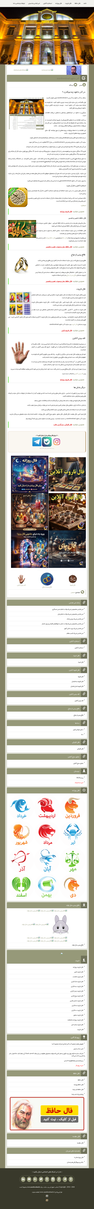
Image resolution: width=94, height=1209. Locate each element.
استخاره (83, 205)
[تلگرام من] (65, 1179)
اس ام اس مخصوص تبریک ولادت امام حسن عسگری (67, 609)
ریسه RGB (80, 777)
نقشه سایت (35, 1192)
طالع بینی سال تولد (77, 944)
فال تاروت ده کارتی (77, 1010)
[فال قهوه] (67, 512)
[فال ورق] (29, 549)
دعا (82, 734)
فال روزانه (58, 3)
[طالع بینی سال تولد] (47, 926)
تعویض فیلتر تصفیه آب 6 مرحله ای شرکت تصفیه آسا (67, 1043)
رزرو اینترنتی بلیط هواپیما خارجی (73, 1060)
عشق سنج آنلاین (78, 763)
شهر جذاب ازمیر (78, 1048)
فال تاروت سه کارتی (77, 986)
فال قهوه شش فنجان (77, 686)
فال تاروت (68, 3)
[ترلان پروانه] (47, 70)
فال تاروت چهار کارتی (76, 991)
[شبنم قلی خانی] (21, 70)
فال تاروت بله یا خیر (77, 1024)
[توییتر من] (41, 1179)
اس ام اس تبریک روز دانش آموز (73, 628)
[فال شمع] (29, 512)
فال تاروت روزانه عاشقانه (75, 1019)
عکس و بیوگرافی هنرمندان (75, 1162)
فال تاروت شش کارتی (76, 1000)
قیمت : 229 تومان (47, 954)
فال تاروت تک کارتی (77, 981)
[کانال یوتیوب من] (29, 1179)
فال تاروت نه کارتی (77, 1005)
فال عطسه (80, 1142)
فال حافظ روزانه (50, 237)
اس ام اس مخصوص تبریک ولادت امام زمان (70, 614)
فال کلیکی (80, 748)
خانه (85, 3)
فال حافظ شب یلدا (77, 1089)
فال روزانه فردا (78, 1157)
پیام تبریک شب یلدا (77, 1094)
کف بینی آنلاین (79, 373)
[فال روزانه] (29, 475)
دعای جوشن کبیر (78, 729)
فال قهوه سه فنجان (77, 681)
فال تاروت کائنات (78, 976)
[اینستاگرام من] (53, 1179)
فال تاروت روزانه (78, 967)
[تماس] (47, 1179)
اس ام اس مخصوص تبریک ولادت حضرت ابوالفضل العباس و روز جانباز (62, 623)
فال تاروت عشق (78, 1015)
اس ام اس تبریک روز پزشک (75, 618)
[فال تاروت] (67, 475)
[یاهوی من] (71, 1179)
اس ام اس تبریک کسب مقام (75, 633)
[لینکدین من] (23, 1179)
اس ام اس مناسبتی (34, 3)
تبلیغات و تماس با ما (19, 3)
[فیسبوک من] (59, 1179)
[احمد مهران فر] (73, 70)
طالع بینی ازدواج (71, 275)
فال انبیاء (80, 662)
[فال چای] (67, 549)
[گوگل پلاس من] (35, 1179)
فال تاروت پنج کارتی (77, 995)
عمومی (73, 592)
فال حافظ (77, 3)
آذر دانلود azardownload (68, 78)
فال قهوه (80, 676)
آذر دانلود (47, 21)
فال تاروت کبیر (78, 971)
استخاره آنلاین (47, 3)
